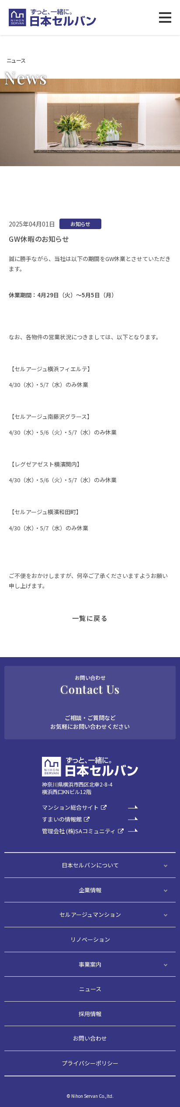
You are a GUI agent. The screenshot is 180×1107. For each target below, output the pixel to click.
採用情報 (90, 1014)
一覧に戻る (90, 618)
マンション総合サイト (70, 807)
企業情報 (90, 890)
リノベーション (90, 939)
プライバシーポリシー (90, 1063)
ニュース (90, 989)
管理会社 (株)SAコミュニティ (79, 831)
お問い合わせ (90, 1038)
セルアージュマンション (90, 914)
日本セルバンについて (90, 865)
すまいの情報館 (62, 819)
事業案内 (90, 964)
